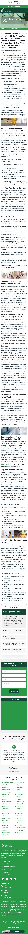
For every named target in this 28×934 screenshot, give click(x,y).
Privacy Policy (7, 875)
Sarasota (19, 808)
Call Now (16, 931)
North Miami (20, 787)
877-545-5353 (14, 7)
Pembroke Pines (21, 797)
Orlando (19, 792)
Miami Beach (6, 832)
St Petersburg (20, 813)
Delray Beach (6, 797)
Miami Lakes (20, 782)
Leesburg (5, 827)
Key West (5, 820)
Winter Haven (20, 832)
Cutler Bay (6, 794)
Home (2, 28)
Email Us (6, 892)
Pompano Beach (21, 804)
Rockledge (19, 806)
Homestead (6, 813)
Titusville (19, 825)
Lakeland (5, 825)
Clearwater (6, 787)
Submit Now (14, 691)
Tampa (18, 823)
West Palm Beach (21, 827)
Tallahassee (20, 820)
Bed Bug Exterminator (9, 866)
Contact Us (6, 872)
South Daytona (20, 811)
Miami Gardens (7, 835)
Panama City (20, 794)
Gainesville (6, 808)
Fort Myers (6, 804)
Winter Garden (20, 830)
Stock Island (20, 816)
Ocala (18, 789)
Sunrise (19, 818)
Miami (5, 830)
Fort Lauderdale (7, 801)
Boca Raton (6, 785)
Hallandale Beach (7, 811)
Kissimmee (6, 823)
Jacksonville (6, 818)
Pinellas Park (20, 801)
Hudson (5, 816)
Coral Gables (6, 789)
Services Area (9, 28)
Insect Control (7, 864)
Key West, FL (16, 3)
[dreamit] (8, 845)
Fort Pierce (6, 806)
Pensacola (19, 799)
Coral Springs (6, 792)
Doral (4, 799)
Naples (19, 785)
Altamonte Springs (8, 782)
